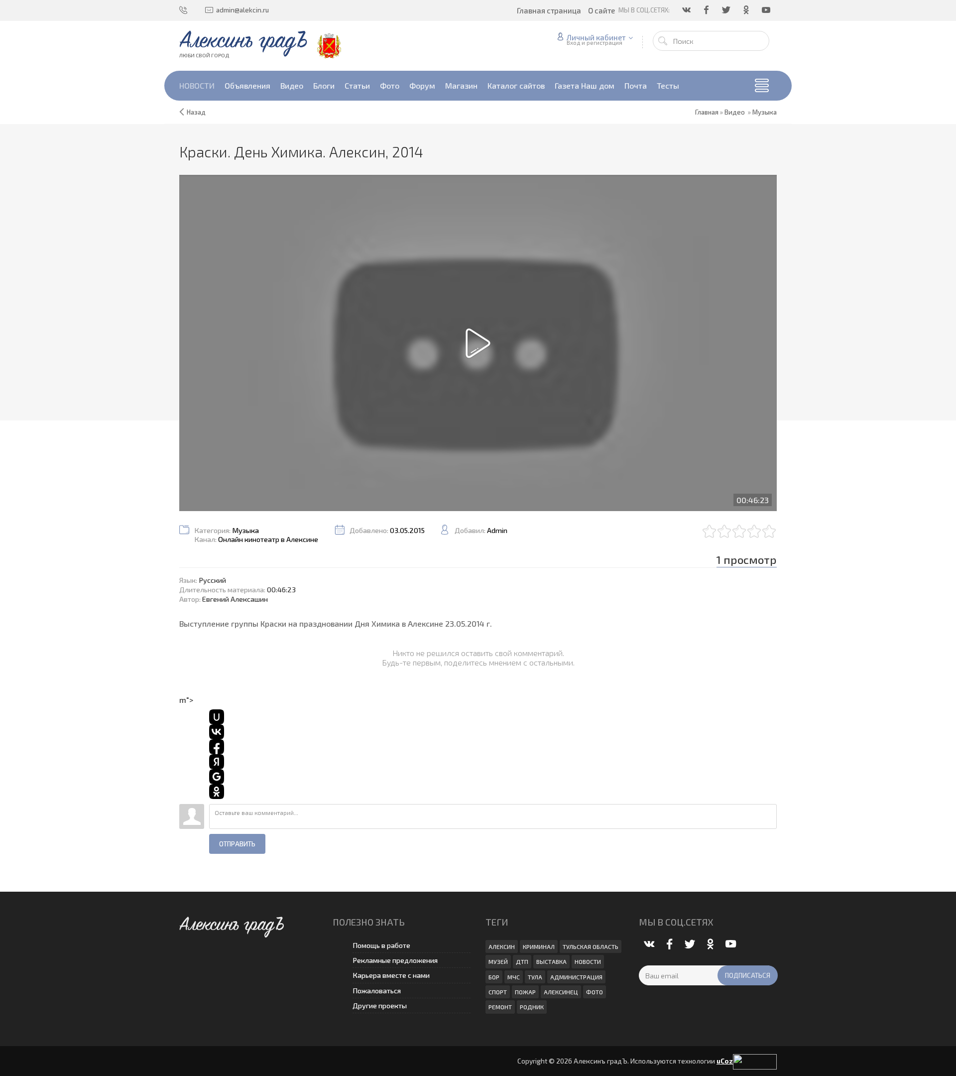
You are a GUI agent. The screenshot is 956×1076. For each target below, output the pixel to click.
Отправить (237, 844)
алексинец (561, 991)
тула (535, 976)
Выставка (551, 961)
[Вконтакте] (687, 10)
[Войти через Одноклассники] (216, 791)
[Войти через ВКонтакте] (216, 731)
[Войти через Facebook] (216, 746)
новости (588, 961)
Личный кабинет (596, 37)
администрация (576, 976)
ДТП (522, 961)
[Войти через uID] (216, 716)
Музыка (764, 112)
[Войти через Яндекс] (216, 761)
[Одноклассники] (747, 10)
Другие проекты (380, 1005)
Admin (497, 530)
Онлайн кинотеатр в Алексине (268, 539)
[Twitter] (727, 10)
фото (594, 991)
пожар (525, 991)
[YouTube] (767, 10)
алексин (501, 946)
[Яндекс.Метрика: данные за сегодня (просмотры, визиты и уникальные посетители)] (755, 1062)
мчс (513, 976)
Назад (196, 112)
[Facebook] (707, 10)
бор (493, 976)
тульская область (590, 946)
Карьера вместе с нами (391, 975)
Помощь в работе (381, 945)
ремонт (500, 1006)
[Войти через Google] (216, 776)
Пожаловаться (377, 990)
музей (498, 961)
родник (532, 1006)
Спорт (497, 991)
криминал (539, 946)
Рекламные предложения (395, 960)
